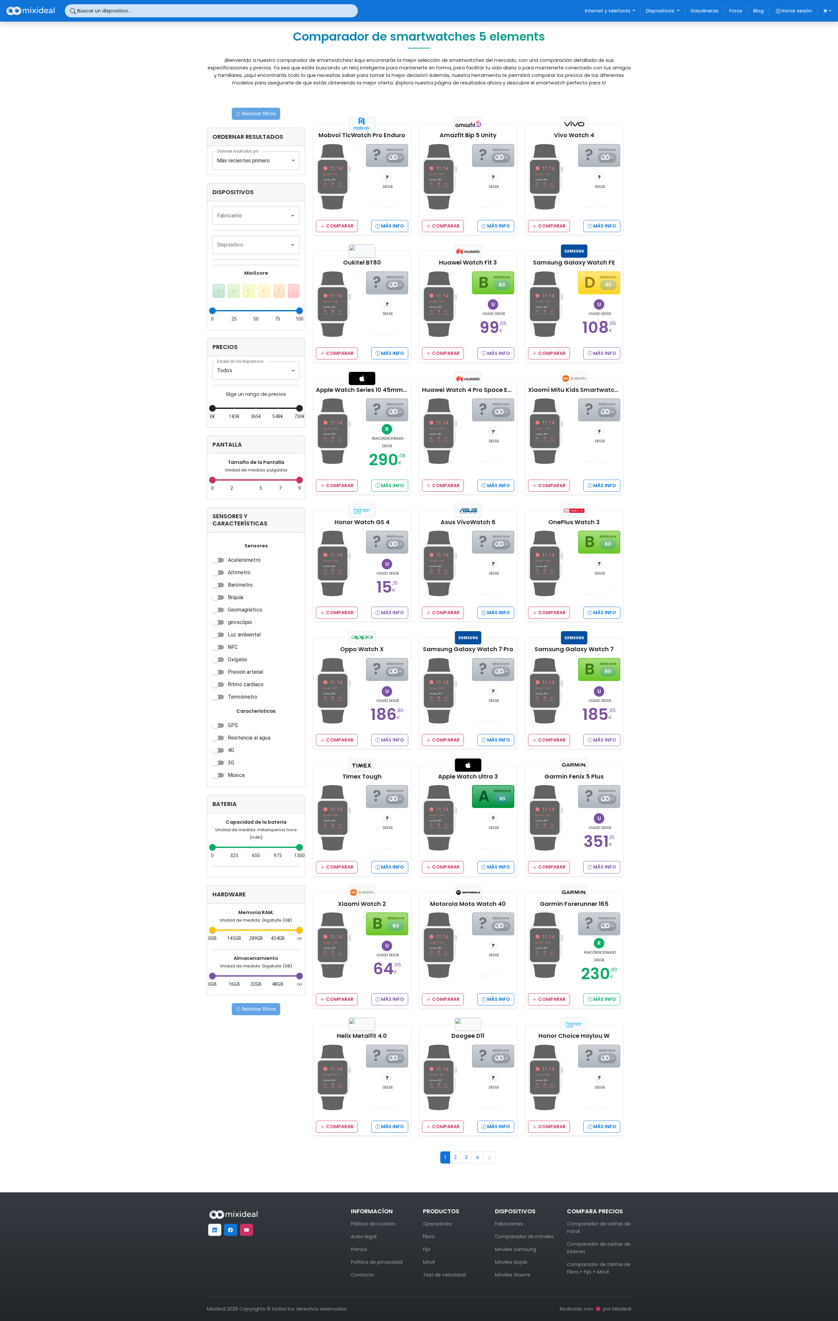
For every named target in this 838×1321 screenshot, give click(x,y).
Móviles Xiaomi (512, 1275)
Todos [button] (224, 370)
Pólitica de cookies (373, 1223)
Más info (392, 226)
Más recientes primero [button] (243, 160)
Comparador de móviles (524, 1236)
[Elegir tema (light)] (827, 11)
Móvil (429, 1262)
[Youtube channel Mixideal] (246, 1230)
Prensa (359, 1249)
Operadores (437, 1223)
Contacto (362, 1275)
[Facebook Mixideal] (230, 1230)
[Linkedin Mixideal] (214, 1230)
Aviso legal (363, 1236)
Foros (735, 11)
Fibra (428, 1236)
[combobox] (251, 216)
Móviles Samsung (515, 1249)
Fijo (426, 1249)
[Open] (292, 215)
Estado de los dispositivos (240, 361)
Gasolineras (704, 11)
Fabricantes (509, 1223)
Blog (758, 11)
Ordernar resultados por (238, 151)
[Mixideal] (233, 1214)
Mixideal (621, 1309)
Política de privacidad (377, 1262)
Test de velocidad (444, 1275)
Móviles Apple (511, 1262)
